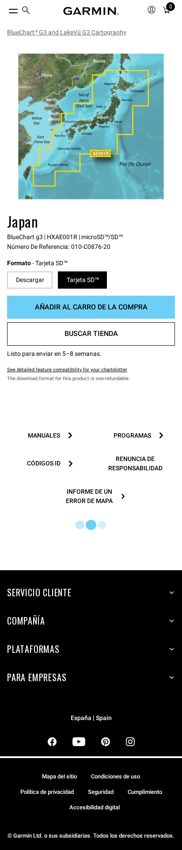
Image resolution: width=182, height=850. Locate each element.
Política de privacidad (47, 792)
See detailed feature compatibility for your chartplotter (67, 370)
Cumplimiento (145, 792)
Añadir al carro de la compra (91, 307)
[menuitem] (26, 11)
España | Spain (91, 718)
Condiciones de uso (115, 776)
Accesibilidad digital (94, 807)
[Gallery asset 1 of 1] (91, 126)
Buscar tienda (91, 333)
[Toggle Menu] (5, 9)
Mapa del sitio (59, 776)
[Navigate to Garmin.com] (91, 11)
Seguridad (101, 792)
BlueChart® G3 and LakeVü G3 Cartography (66, 32)
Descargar (30, 279)
